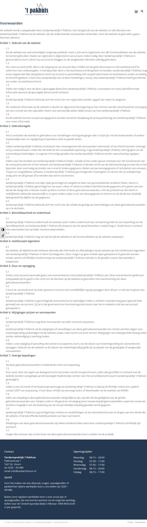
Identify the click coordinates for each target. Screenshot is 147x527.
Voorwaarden (140, 522)
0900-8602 (63, 503)
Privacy (130, 522)
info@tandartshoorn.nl (23, 471)
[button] (136, 11)
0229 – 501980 (15, 467)
